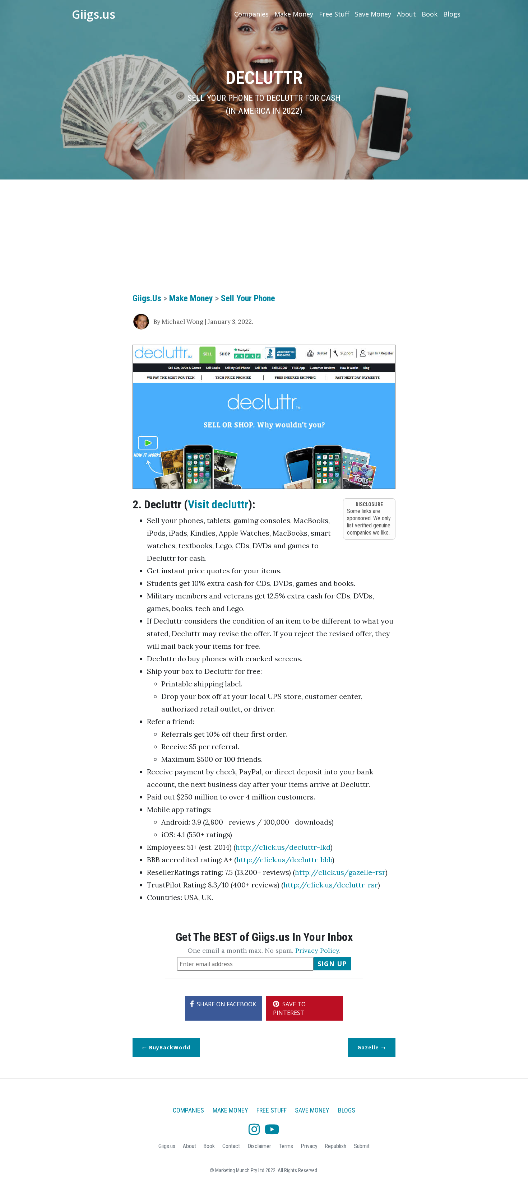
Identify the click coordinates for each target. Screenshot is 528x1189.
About (406, 14)
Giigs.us (93, 14)
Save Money (373, 14)
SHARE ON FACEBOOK (225, 1004)
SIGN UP (332, 963)
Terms (286, 1146)
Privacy (309, 1146)
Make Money (293, 14)
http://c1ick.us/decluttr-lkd (283, 847)
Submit (362, 1146)
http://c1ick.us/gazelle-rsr (340, 872)
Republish (335, 1146)
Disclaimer (259, 1146)
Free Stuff (334, 14)
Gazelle (368, 1047)
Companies (251, 14)
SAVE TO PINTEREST (289, 1008)
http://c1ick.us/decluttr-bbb (284, 859)
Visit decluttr (218, 504)
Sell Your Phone (248, 298)
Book (429, 14)
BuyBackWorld (169, 1047)
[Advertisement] (264, 240)
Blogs (451, 14)
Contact (231, 1146)
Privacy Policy (317, 950)
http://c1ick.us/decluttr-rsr (330, 884)
